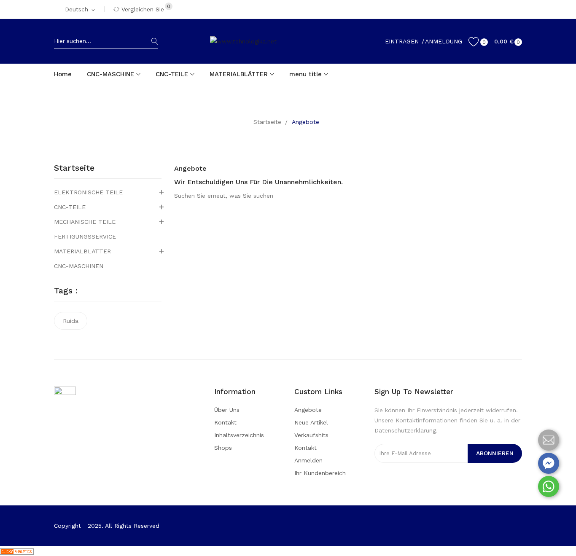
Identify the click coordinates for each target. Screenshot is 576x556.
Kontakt (225, 422)
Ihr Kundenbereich (320, 473)
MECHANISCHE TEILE (85, 221)
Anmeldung (443, 41)
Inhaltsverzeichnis (239, 435)
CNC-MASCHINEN (78, 266)
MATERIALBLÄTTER (82, 251)
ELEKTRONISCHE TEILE (88, 192)
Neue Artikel (311, 422)
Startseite (74, 168)
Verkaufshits (311, 435)
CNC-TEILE (70, 207)
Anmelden (308, 460)
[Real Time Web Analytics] (17, 551)
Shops (223, 447)
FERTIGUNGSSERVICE (85, 236)
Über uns (227, 409)
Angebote (308, 409)
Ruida (70, 320)
